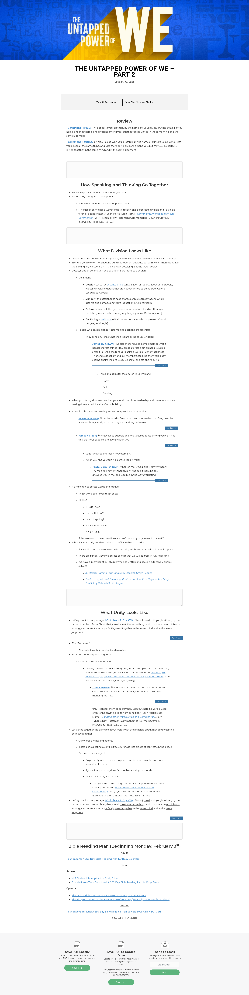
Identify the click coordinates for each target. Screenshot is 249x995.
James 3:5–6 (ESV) (103, 343)
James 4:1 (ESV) (87, 435)
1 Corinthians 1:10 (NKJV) (80, 142)
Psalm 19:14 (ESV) (88, 418)
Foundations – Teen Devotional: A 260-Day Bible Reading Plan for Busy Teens (115, 882)
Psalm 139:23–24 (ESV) (105, 467)
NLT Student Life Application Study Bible (94, 878)
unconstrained (115, 284)
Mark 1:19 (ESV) (101, 687)
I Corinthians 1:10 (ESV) (79, 127)
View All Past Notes (106, 102)
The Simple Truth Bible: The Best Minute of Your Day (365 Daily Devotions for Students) (121, 899)
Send (165, 972)
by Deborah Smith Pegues (118, 573)
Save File (77, 968)
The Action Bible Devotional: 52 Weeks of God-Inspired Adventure (109, 895)
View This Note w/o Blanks (139, 102)
